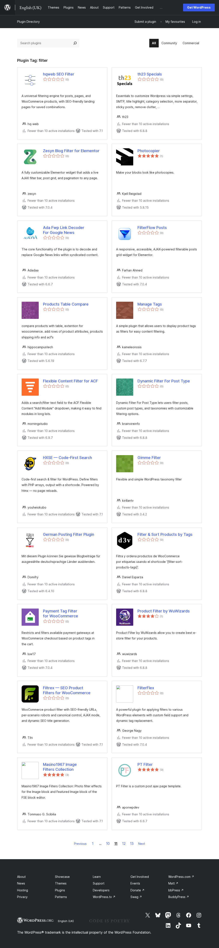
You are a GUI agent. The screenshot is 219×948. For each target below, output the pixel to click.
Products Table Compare (66, 304)
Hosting (22, 890)
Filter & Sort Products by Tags (165, 534)
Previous (80, 843)
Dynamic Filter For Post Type (164, 381)
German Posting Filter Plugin (68, 534)
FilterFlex (146, 688)
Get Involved (139, 876)
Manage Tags (150, 304)
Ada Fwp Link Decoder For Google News (63, 230)
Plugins (60, 890)
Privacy (22, 897)
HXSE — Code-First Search (67, 457)
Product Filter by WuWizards (164, 611)
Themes (61, 883)
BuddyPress (178, 897)
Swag (136, 897)
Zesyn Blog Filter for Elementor (71, 150)
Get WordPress (199, 7)
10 (108, 843)
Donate (137, 890)
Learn (97, 876)
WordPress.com (181, 876)
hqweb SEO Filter (58, 74)
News (21, 883)
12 (124, 843)
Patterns (61, 897)
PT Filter (145, 764)
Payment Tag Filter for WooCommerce (60, 613)
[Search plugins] (75, 43)
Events (135, 883)
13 (132, 843)
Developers (101, 890)
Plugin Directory (28, 21)
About (21, 876)
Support (98, 883)
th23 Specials (150, 74)
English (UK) (66, 921)
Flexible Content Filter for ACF (70, 381)
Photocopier (149, 150)
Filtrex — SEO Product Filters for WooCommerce (66, 690)
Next (141, 843)
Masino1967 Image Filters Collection (60, 767)
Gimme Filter (149, 457)
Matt (173, 883)
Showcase (62, 876)
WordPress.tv (104, 897)
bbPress (176, 890)
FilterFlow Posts (152, 227)
